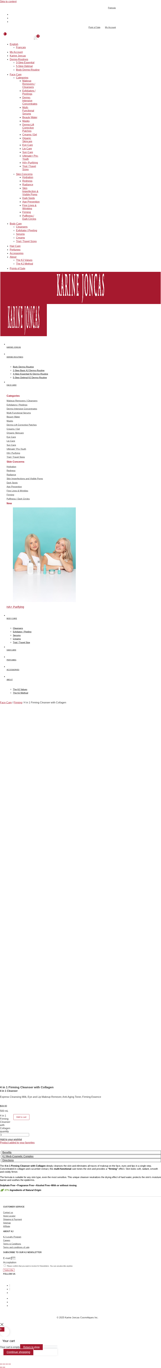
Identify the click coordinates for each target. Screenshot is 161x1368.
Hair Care (15, 246)
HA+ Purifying (30, 162)
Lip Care (27, 148)
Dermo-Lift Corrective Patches (28, 127)
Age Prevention (31, 201)
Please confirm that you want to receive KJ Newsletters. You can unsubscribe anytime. (40, 1266)
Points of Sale (17, 268)
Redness (27, 181)
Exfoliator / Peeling (26, 230)
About (13, 257)
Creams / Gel (29, 134)
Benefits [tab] (6, 1152)
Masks (26, 121)
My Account (16, 52)
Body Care (16, 223)
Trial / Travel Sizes (26, 241)
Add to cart (21, 1117)
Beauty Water (29, 117)
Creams (20, 237)
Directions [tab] (8, 1160)
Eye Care (27, 145)
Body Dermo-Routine (28, 69)
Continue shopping (18, 1352)
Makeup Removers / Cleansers (28, 83)
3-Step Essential (25, 62)
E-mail (7, 1258)
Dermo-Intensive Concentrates (29, 100)
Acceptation (9, 1262)
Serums (20, 234)
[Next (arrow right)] (4, 1367)
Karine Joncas (18, 55)
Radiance (27, 184)
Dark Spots (28, 198)
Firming (26, 212)
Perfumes (15, 249)
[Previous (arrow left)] (1, 1367)
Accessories (16, 253)
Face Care (16, 74)
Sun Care (27, 152)
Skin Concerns (24, 174)
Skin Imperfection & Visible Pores (30, 191)
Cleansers (22, 226)
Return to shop (31, 1347)
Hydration (27, 177)
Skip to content (8, 1)
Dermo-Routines (19, 59)
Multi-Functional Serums (28, 110)
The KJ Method (24, 263)
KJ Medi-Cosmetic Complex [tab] (17, 1156)
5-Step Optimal (24, 66)
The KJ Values (24, 260)
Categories (22, 77)
